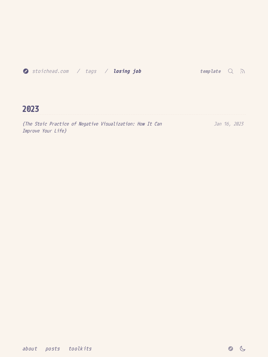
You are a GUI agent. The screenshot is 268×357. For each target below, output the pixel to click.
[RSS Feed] (242, 71)
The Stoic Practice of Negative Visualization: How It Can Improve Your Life (92, 127)
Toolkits (80, 348)
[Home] (231, 348)
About (29, 348)
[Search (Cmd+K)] (231, 71)
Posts (52, 348)
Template (210, 71)
